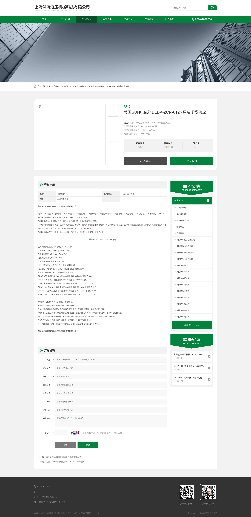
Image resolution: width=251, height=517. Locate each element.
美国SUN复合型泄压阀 (185, 240)
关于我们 (65, 19)
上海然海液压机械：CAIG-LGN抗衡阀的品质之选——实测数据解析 (190, 354)
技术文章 (128, 19)
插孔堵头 (180, 227)
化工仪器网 (204, 513)
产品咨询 (145, 161)
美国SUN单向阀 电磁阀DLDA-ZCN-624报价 (65, 462)
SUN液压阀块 (182, 214)
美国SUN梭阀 (182, 265)
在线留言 (149, 19)
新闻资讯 (107, 19)
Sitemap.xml (193, 513)
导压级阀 (180, 233)
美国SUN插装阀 (182, 285)
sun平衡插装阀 (182, 220)
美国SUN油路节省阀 (184, 246)
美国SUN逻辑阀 (182, 278)
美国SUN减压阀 (182, 304)
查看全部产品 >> (191, 325)
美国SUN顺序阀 (182, 317)
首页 (44, 19)
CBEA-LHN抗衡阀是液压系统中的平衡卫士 (190, 366)
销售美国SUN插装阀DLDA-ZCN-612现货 (63, 457)
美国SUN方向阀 (182, 272)
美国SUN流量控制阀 (184, 259)
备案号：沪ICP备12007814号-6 (86, 513)
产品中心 (86, 19)
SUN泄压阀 (181, 208)
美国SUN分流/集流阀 (185, 252)
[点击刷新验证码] (75, 433)
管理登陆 (213, 513)
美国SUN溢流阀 (182, 310)
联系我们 (169, 19)
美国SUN (68, 86)
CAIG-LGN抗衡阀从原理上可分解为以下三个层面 (190, 377)
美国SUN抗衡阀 (81, 86)
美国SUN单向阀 (182, 297)
